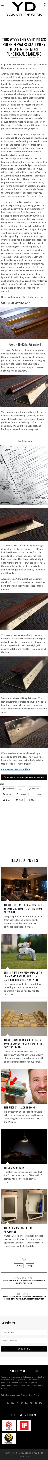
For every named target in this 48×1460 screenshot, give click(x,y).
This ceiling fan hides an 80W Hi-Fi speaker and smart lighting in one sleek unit (23, 908)
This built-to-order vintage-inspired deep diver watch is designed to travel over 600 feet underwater (24, 1296)
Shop (30, 1265)
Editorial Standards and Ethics (13, 1395)
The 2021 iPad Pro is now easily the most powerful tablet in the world (24, 1280)
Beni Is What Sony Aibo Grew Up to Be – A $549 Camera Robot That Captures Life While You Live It (23, 976)
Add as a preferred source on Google (25, 777)
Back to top (23, 1456)
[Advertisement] (24, 28)
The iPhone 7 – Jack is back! (19, 1107)
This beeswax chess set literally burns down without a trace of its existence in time (24, 1043)
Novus (18, 1265)
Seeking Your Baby (14, 1167)
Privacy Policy (33, 1395)
